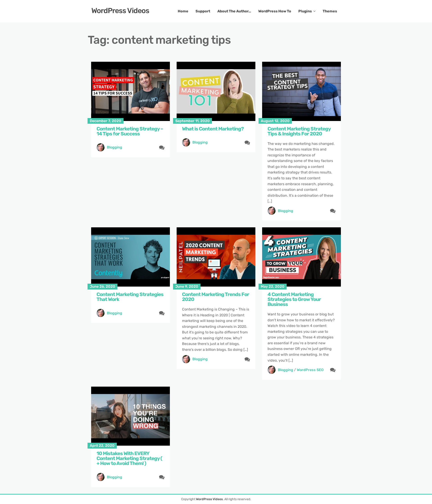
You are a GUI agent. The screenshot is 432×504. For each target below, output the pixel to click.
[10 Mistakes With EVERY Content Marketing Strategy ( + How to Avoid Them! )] (130, 416)
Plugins (305, 11)
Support (203, 11)
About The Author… (234, 11)
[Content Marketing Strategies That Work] (130, 257)
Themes (330, 11)
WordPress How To (274, 11)
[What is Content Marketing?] (216, 91)
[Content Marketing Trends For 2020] (216, 257)
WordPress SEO (310, 370)
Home (183, 11)
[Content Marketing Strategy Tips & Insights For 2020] (301, 91)
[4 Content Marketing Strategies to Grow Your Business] (301, 257)
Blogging (114, 147)
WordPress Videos (120, 10)
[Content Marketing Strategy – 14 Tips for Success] (130, 91)
